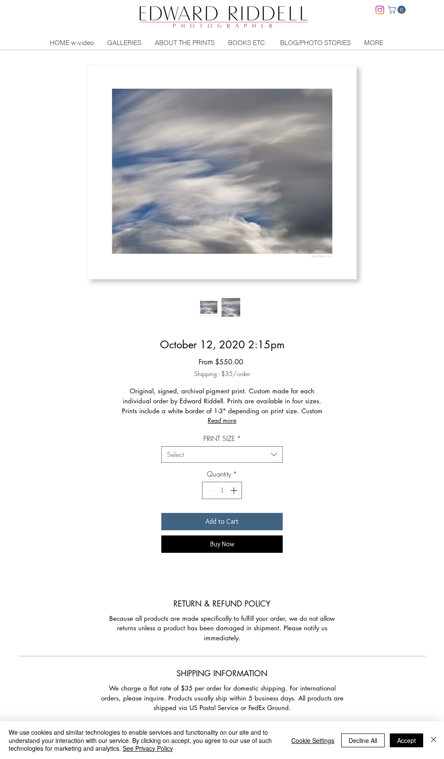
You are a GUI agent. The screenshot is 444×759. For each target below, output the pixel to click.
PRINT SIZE (222, 438)
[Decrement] (209, 490)
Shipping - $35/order (222, 373)
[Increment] (235, 490)
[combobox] (222, 454)
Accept (406, 740)
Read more (222, 420)
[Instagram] (379, 10)
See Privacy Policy (148, 748)
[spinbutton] (222, 490)
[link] (398, 10)
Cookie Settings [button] (312, 740)
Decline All (363, 740)
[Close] (433, 740)
